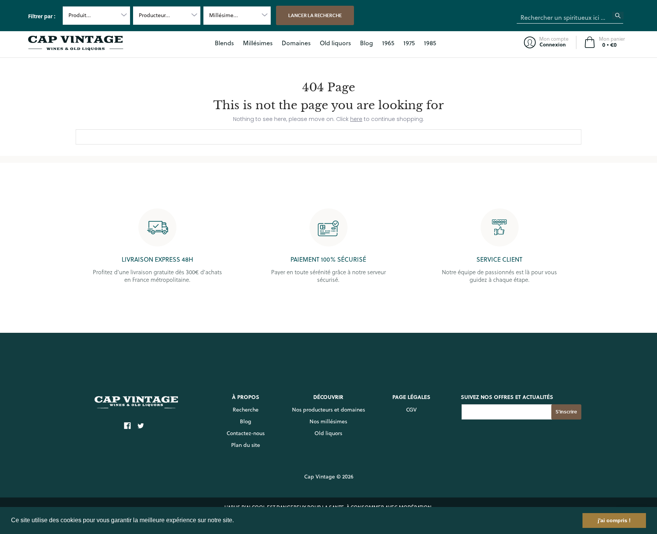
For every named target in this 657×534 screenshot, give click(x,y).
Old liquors (328, 433)
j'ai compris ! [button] (614, 520)
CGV (411, 409)
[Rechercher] (622, 18)
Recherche (246, 409)
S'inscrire (566, 411)
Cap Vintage (319, 476)
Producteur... (154, 15)
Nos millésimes (328, 421)
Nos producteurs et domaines (328, 409)
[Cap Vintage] (75, 43)
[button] (236, 521)
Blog (245, 421)
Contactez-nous (246, 433)
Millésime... (223, 15)
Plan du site (245, 445)
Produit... (79, 15)
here (356, 119)
